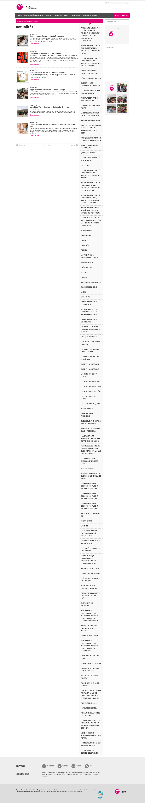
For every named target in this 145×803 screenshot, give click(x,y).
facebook (50, 766)
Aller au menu (19, 2)
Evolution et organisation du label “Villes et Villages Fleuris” (91, 476)
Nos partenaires (87, 408)
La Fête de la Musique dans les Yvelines (45, 53)
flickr (78, 766)
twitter (65, 766)
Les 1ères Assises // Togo (90, 404)
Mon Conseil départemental (32, 15)
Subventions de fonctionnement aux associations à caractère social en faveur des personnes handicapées (90, 616)
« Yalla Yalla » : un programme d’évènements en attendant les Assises (90, 438)
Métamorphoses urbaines (90, 120)
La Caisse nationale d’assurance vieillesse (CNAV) (89, 461)
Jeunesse (57, 15)
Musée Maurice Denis (58, 775)
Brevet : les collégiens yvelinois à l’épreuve (47, 36)
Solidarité (47, 15)
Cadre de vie (75, 15)
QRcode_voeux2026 (88, 153)
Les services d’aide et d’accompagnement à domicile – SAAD (89, 533)
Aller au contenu (30, 2)
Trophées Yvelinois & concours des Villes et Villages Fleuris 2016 (89, 496)
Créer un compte (87, 267)
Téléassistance (86, 521)
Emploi (39, 790)
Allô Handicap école (88, 468)
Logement (84, 526)
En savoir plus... (35, 44)
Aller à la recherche (42, 2)
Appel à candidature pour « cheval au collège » (48, 90)
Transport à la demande (89, 636)
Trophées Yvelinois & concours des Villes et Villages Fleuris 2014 (89, 506)
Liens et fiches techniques (90, 573)
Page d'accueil (122, 791)
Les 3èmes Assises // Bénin (91, 391)
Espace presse (86, 235)
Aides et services (121, 15)
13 (51, 145)
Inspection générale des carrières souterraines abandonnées (75, 773)
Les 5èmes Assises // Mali (90, 381)
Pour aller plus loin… (89, 703)
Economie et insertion (89, 15)
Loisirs (65, 15)
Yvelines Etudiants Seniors (91, 663)
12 (49, 145)
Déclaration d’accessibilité (91, 78)
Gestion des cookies (90, 790)
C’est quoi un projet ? (89, 337)
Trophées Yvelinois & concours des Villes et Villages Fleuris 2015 (89, 486)
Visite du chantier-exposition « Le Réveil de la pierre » (91, 735)
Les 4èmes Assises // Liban (91, 386)
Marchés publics (31, 790)
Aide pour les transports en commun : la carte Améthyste (90, 595)
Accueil (19, 15)
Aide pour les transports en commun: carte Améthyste (90, 628)
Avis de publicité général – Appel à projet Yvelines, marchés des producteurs (90, 210)
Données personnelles (76, 790)
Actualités (85, 245)
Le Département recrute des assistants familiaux (48, 72)
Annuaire (84, 250)
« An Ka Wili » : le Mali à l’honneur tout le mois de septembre (90, 329)
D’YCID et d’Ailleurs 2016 (90, 369)
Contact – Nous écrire (49, 790)
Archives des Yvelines (48, 773)
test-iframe (85, 165)
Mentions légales (62, 790)
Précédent (21, 145)
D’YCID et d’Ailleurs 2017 (90, 364)
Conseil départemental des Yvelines (26, 7)
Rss (91, 766)
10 (44, 145)
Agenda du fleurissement (90, 568)
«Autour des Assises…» (89, 708)
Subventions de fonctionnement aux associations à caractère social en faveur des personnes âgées (90, 646)
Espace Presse (20, 790)
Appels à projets (87, 262)
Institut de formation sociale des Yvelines (78, 775)
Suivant (73, 145)
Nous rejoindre (86, 230)
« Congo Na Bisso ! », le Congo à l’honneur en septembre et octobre (89, 312)
